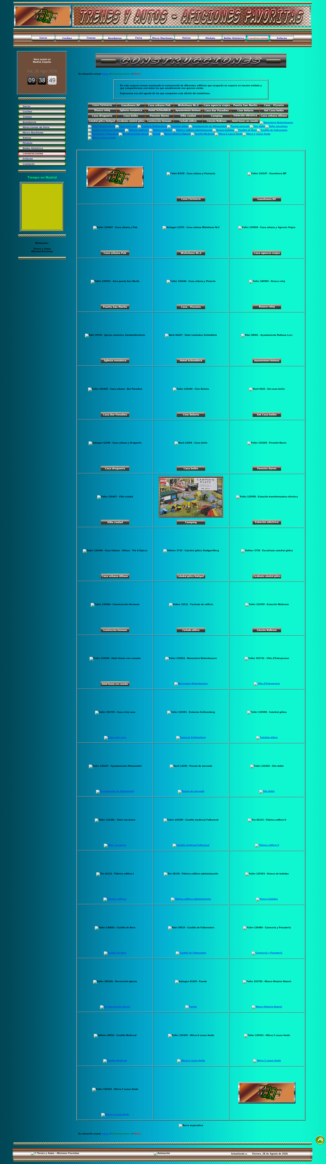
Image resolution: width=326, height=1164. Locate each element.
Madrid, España (42, 60)
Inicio (105, 73)
